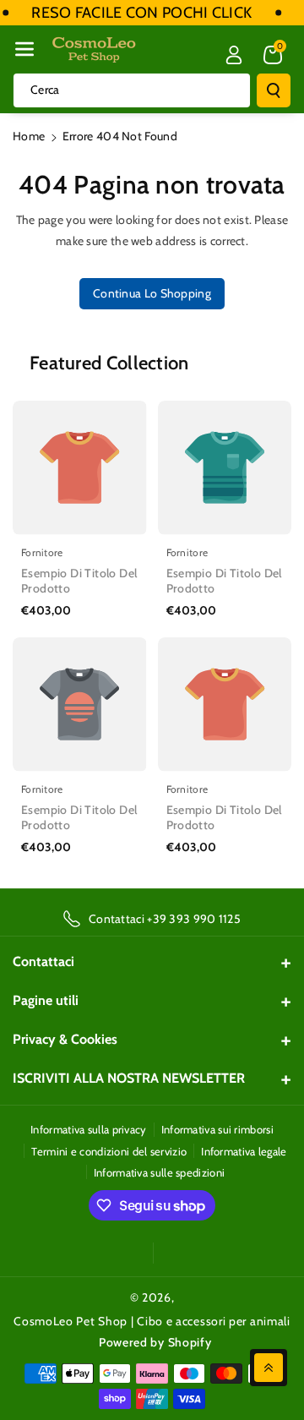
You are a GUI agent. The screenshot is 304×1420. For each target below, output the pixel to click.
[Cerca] (273, 90)
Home (29, 136)
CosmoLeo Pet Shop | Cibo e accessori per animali (152, 1321)
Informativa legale (243, 1151)
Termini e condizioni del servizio (109, 1151)
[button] (24, 49)
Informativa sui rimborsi (217, 1129)
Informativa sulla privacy (88, 1129)
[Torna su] (268, 1367)
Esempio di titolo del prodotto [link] (79, 580)
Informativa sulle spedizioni (159, 1172)
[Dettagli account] (233, 55)
